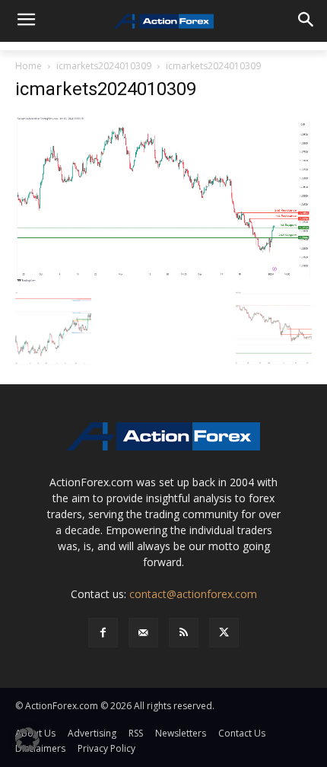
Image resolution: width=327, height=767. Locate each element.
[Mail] (143, 633)
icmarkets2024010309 (103, 65)
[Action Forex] (163, 21)
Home (28, 65)
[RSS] (183, 633)
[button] (27, 739)
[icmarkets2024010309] (163, 198)
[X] (224, 633)
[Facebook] (103, 633)
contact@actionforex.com (193, 594)
